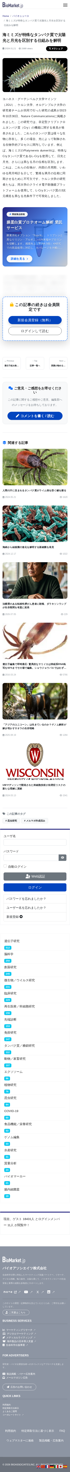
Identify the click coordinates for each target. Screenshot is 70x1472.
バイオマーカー (15, 1176)
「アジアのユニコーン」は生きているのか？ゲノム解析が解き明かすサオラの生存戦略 (34, 726)
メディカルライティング (19, 1337)
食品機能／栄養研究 (18, 1124)
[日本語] (61, 1466)
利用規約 (7, 1405)
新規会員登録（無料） (35, 320)
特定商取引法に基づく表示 (37, 1430)
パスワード (11, 851)
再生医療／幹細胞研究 (19, 1006)
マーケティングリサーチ (19, 1330)
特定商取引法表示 (11, 1408)
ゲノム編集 (12, 1137)
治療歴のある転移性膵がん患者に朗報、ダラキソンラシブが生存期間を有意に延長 (34, 605)
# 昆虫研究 (11, 820)
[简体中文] (43, 1466)
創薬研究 (10, 967)
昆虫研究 (10, 1098)
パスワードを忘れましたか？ (26, 898)
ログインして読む (35, 331)
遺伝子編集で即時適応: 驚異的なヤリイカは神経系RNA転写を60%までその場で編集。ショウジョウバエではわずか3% (34, 668)
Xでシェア (57, 48)
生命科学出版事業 (15, 1345)
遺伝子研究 (12, 941)
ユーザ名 (10, 836)
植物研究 (10, 1085)
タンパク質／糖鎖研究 (19, 1045)
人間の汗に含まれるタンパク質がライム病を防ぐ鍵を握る (34, 490)
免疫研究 (10, 1032)
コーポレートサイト (12, 1415)
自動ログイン (17, 866)
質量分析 (10, 1163)
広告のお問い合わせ (21, 1387)
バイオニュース (20, 16)
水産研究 (10, 1150)
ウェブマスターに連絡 (20, 1440)
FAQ (62, 1430)
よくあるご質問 (10, 1411)
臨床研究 (10, 993)
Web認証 (37, 876)
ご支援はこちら (17, 1312)
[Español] (65, 1466)
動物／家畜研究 (15, 1058)
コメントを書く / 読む (37, 416)
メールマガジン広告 (17, 1377)
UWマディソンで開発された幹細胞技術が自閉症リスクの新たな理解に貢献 (34, 787)
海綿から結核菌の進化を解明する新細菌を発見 (28, 547)
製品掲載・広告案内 (51, 1440)
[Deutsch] (52, 1466)
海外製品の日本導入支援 (20, 1341)
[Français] (47, 1466)
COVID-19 (11, 1111)
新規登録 (13, 916)
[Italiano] (56, 1466)
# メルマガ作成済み (34, 820)
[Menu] (65, 5)
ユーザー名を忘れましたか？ (26, 907)
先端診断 (10, 1019)
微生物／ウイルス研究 (19, 980)
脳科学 (8, 954)
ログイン (35, 887)
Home (6, 16)
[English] (39, 1466)
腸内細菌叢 (12, 1189)
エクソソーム (13, 1071)
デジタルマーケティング (20, 1333)
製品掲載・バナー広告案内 (21, 1373)
